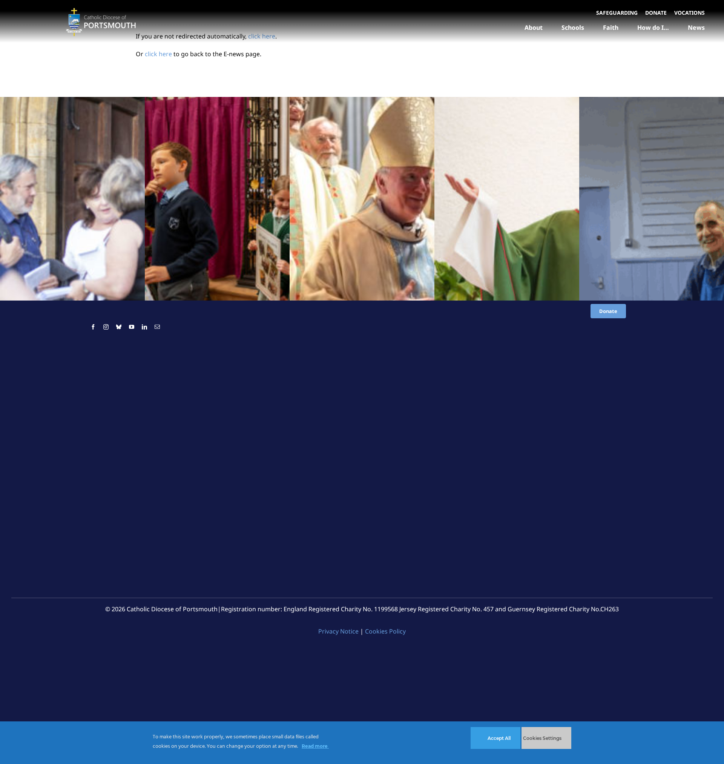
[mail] (157, 327)
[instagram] (106, 327)
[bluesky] (118, 327)
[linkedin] (144, 327)
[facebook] (93, 327)
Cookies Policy (385, 631)
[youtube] (131, 327)
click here (158, 54)
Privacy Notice (338, 631)
